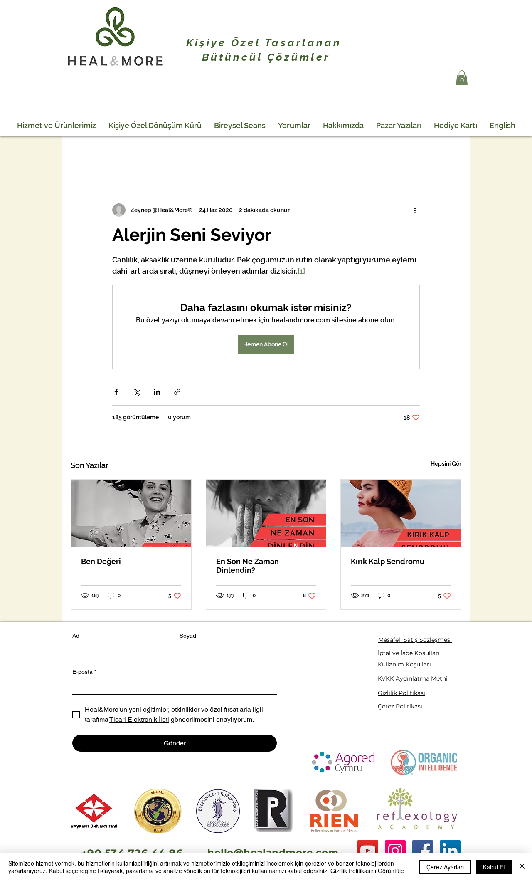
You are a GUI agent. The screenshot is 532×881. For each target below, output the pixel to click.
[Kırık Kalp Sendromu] (401, 513)
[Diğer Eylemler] (415, 210)
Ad (75, 635)
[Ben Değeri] (131, 513)
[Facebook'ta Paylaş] (116, 392)
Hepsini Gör (446, 463)
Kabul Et (494, 867)
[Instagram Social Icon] (395, 850)
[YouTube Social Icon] (367, 850)
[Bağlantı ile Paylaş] (177, 392)
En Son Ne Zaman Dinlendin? (247, 565)
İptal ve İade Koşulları (409, 653)
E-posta (84, 671)
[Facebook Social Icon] (422, 850)
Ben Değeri (101, 561)
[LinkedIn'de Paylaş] (157, 392)
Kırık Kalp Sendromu (387, 561)
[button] (462, 77)
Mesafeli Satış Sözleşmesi (415, 639)
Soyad (188, 635)
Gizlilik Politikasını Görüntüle (367, 870)
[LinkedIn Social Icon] (450, 850)
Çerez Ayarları (445, 867)
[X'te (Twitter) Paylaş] (136, 392)
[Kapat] (522, 866)
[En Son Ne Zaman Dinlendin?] (266, 513)
